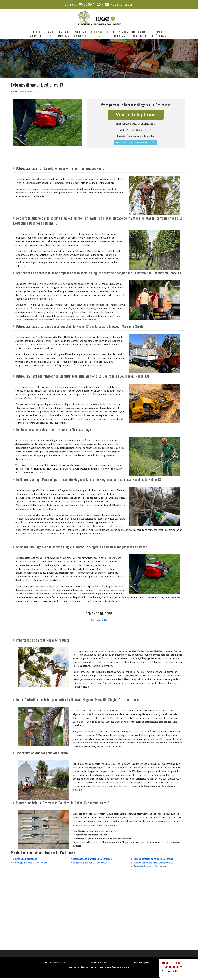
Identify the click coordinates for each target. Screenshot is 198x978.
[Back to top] (189, 969)
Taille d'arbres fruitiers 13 (139, 34)
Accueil (14, 91)
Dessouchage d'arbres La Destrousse (92, 858)
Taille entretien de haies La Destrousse (154, 858)
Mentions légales (141, 962)
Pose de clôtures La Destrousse (150, 866)
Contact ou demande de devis (136, 142)
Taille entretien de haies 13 (120, 34)
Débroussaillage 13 (99, 34)
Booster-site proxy (120, 966)
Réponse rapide (99, 620)
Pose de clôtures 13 (158, 34)
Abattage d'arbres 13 (63, 34)
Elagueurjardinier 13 (35, 34)
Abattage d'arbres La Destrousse (30, 862)
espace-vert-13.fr (58, 962)
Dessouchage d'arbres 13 (80, 34)
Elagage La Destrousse (25, 858)
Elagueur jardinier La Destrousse (90, 862)
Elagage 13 (50, 34)
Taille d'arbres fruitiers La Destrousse (153, 862)
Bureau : (82, 4)
